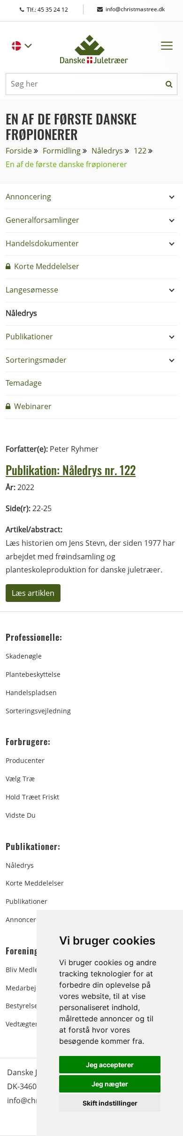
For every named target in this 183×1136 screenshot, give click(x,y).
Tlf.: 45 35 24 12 (56, 10)
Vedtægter (22, 1023)
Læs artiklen (33, 593)
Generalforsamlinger (42, 220)
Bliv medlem (25, 969)
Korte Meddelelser (45, 266)
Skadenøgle (24, 656)
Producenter (25, 760)
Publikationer (29, 336)
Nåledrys (107, 151)
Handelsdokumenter (42, 243)
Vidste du (21, 815)
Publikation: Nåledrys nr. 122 (71, 470)
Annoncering (28, 196)
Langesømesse (32, 290)
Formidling (62, 151)
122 (140, 151)
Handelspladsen (31, 692)
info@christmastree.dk (135, 9)
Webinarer (32, 406)
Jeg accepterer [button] (110, 1065)
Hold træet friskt (32, 796)
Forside (19, 151)
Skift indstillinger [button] (110, 1103)
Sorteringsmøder (36, 360)
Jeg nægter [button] (110, 1084)
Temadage (24, 383)
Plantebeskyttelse (33, 674)
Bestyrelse (22, 1005)
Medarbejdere (28, 987)
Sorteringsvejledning (38, 710)
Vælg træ (20, 778)
